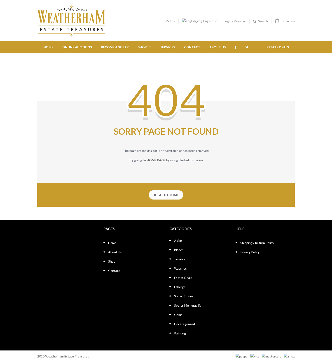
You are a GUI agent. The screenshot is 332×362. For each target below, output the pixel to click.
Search (263, 21)
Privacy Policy (250, 252)
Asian (178, 240)
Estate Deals (278, 47)
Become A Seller (115, 47)
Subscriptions (184, 296)
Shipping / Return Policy (257, 243)
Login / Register (235, 21)
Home (48, 47)
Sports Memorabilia (187, 305)
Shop (142, 47)
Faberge (180, 287)
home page (156, 160)
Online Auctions (77, 47)
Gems (178, 315)
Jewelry (179, 259)
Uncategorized (184, 324)
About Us (217, 47)
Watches (180, 268)
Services (167, 47)
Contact (192, 47)
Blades (179, 250)
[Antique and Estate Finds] (71, 35)
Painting (180, 333)
